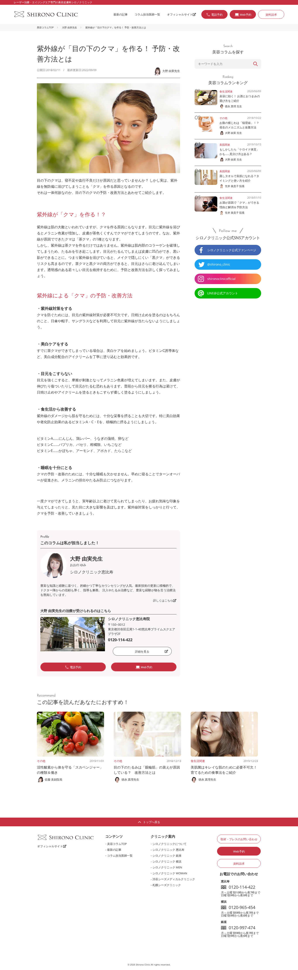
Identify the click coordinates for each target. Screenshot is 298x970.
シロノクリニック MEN (167, 867)
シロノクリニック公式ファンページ (231, 250)
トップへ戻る (151, 822)
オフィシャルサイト (180, 14)
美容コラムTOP (45, 27)
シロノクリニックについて (169, 844)
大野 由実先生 (69, 27)
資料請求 (271, 15)
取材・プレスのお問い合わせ (239, 839)
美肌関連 (224, 145)
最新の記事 (120, 14)
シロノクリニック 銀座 (167, 855)
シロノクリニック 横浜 (167, 861)
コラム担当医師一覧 (147, 14)
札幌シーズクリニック (166, 885)
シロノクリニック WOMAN (169, 873)
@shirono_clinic (218, 264)
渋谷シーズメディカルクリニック (173, 879)
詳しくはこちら (163, 600)
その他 (41, 761)
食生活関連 (198, 761)
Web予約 (239, 851)
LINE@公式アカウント (222, 293)
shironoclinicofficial (221, 279)
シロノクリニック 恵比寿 (168, 850)
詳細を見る (142, 651)
